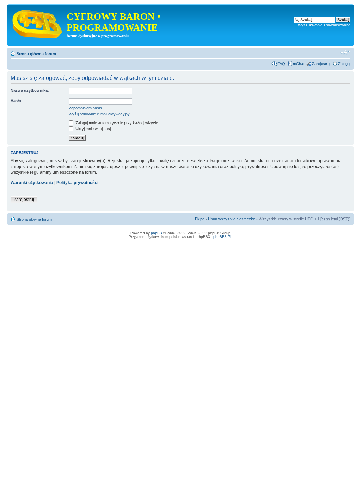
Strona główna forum (36, 54)
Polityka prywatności (77, 182)
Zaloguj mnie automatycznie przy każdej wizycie (116, 123)
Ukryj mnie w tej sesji (92, 129)
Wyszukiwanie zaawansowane (324, 25)
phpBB (156, 233)
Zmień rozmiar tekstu (345, 52)
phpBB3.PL (222, 237)
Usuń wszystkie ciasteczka (231, 219)
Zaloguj (344, 64)
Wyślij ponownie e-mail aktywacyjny (99, 114)
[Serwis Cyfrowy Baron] (38, 22)
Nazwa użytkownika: (30, 90)
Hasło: (17, 101)
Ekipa (199, 219)
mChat (298, 64)
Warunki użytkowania (32, 182)
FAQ (281, 64)
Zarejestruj (321, 64)
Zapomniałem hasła (85, 108)
